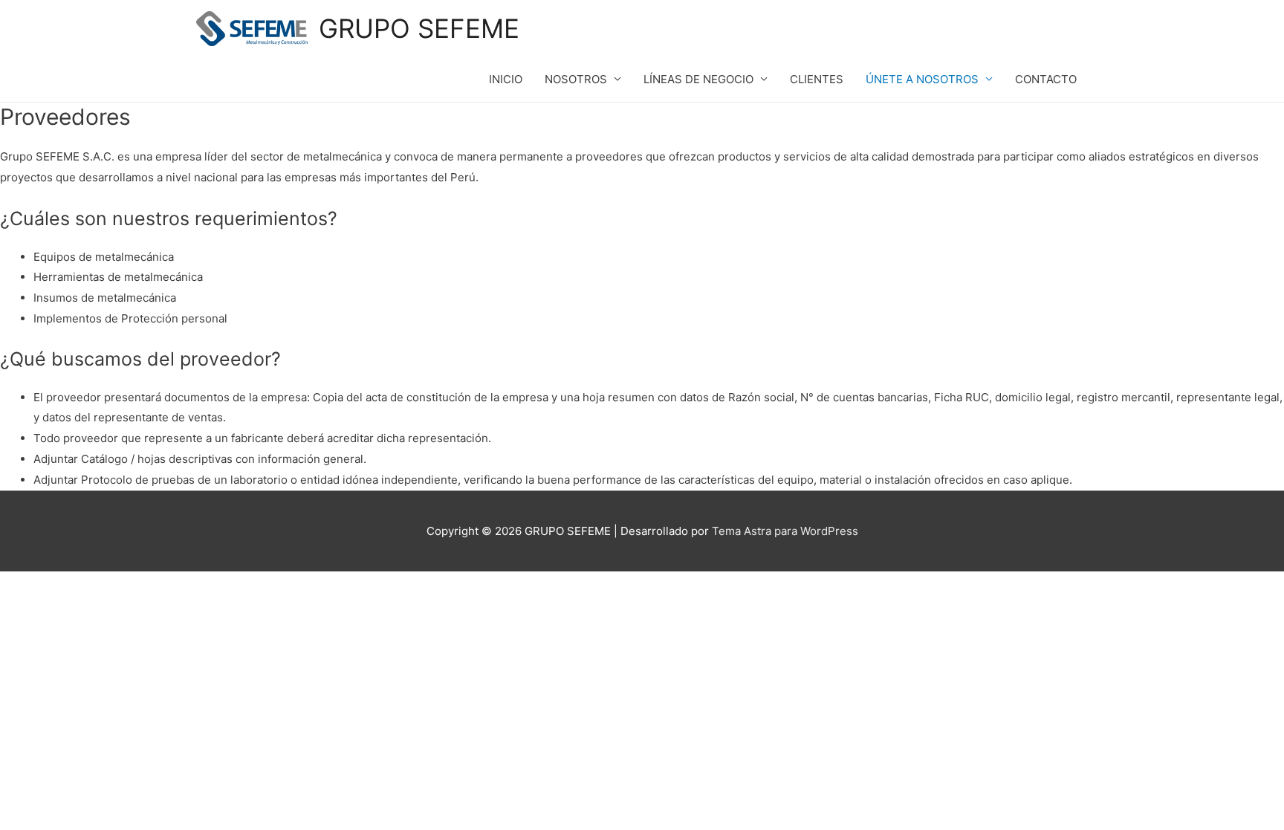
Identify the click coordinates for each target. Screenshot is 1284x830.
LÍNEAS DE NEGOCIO (698, 79)
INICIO (505, 79)
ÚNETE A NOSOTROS (922, 79)
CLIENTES (816, 79)
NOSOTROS (576, 79)
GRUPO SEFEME (419, 28)
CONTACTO (1046, 79)
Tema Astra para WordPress (785, 531)
